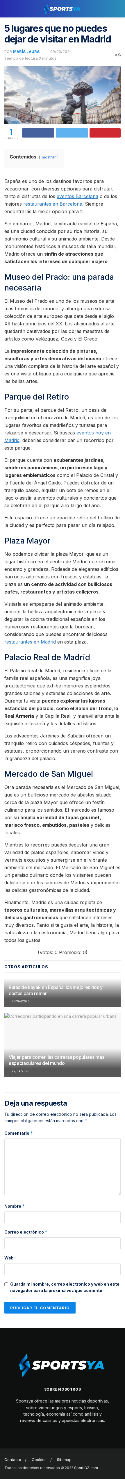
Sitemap (64, 1459)
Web (9, 1257)
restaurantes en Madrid (30, 642)
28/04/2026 (20, 1001)
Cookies (39, 1459)
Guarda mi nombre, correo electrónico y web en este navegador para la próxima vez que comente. (64, 1287)
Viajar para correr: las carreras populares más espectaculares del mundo (56, 1060)
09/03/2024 (61, 51)
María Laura (26, 51)
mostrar (49, 157)
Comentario (18, 1133)
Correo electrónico (26, 1232)
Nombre (14, 1206)
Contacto (12, 1459)
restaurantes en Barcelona (52, 204)
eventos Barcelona (77, 196)
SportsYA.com (86, 1468)
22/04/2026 (20, 1071)
